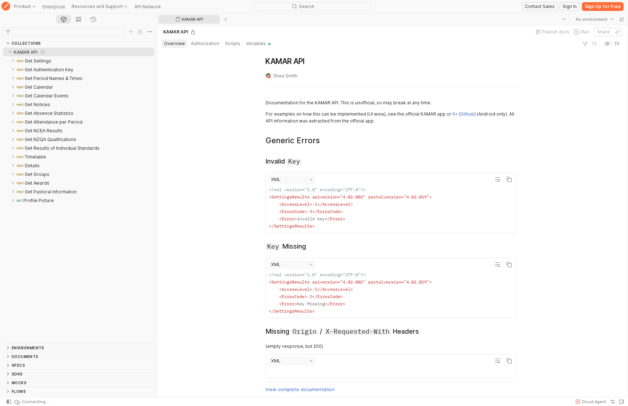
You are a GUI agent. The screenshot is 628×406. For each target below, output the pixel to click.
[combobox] (594, 19)
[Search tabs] (563, 19)
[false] (584, 43)
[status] (31, 401)
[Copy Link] (617, 32)
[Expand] (13, 61)
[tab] (63, 19)
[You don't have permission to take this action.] (225, 19)
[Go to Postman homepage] (5, 7)
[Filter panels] (8, 31)
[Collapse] (10, 52)
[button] (621, 19)
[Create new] (130, 31)
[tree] (78, 195)
